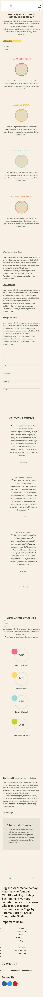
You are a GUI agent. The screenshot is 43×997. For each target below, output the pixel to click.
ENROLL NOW (7, 41)
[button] (40, 5)
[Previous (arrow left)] (24, 994)
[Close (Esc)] (24, 989)
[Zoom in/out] (39, 989)
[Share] (29, 989)
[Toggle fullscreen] (34, 989)
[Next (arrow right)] (29, 994)
